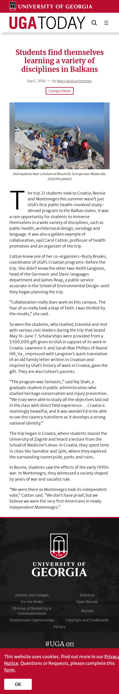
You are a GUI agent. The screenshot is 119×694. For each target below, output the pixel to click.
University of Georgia (59, 555)
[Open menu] (106, 22)
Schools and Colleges (32, 595)
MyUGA (87, 611)
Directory (87, 595)
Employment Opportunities (32, 620)
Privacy (59, 627)
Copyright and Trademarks (87, 620)
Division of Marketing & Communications (31, 610)
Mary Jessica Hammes (74, 81)
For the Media (32, 602)
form (9, 670)
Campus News (59, 91)
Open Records (87, 602)
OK (18, 684)
